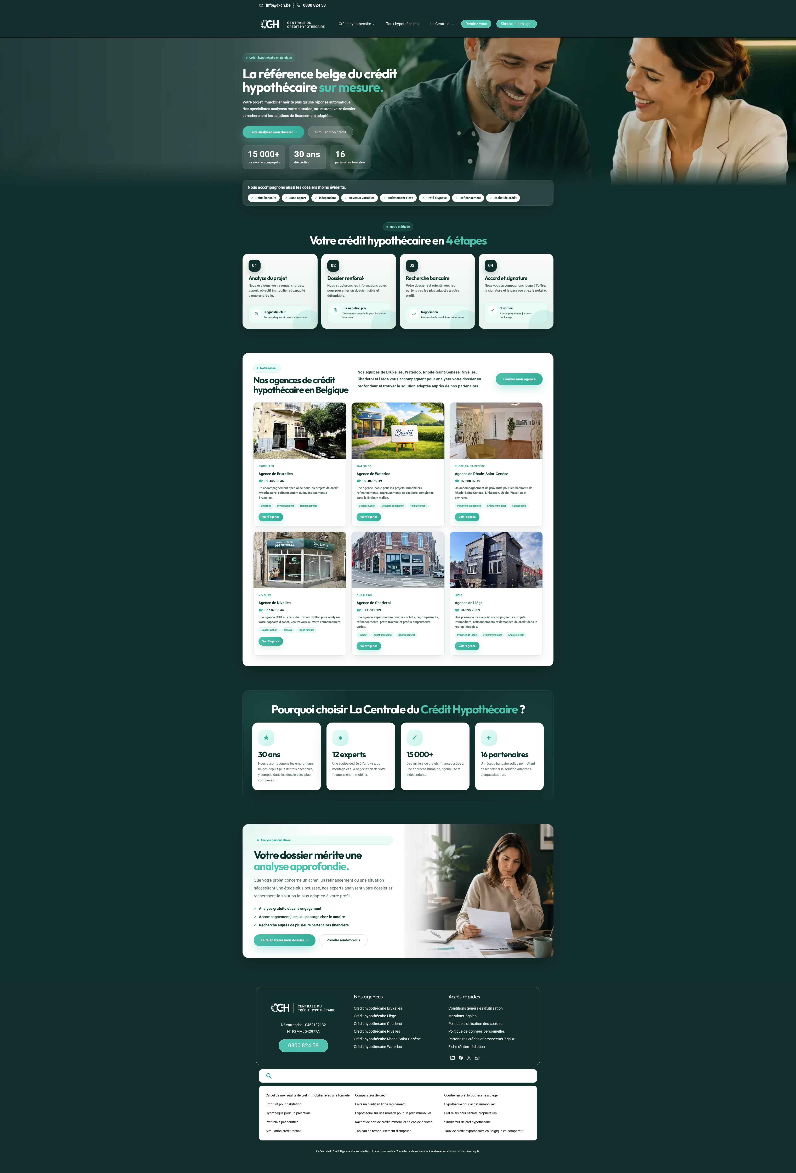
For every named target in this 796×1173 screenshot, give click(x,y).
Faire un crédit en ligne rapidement (380, 1104)
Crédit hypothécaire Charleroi (378, 1023)
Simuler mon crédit (330, 132)
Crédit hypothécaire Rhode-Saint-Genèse (387, 1039)
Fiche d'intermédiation (466, 1046)
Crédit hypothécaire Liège (375, 1016)
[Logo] (293, 24)
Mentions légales (462, 1016)
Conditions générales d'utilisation (475, 1008)
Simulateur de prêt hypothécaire (467, 1122)
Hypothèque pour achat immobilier (469, 1104)
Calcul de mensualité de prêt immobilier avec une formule (307, 1095)
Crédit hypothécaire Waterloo (378, 1046)
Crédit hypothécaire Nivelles (377, 1031)
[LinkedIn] (452, 1058)
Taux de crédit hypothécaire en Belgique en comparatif (484, 1131)
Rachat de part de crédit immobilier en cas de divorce (393, 1122)
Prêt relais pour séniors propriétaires (470, 1113)
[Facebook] (461, 1058)
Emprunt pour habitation (283, 1104)
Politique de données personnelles (476, 1031)
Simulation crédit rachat (283, 1131)
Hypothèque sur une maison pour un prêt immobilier (393, 1113)
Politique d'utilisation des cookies (475, 1023)
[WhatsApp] (477, 1058)
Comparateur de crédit (371, 1095)
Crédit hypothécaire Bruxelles (378, 1008)
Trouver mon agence (519, 379)
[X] (469, 1058)
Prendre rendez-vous (343, 940)
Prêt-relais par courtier (282, 1122)
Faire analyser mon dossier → (273, 132)
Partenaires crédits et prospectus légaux (481, 1039)
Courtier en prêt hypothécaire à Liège (471, 1095)
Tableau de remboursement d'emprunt (383, 1131)
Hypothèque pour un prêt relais (288, 1113)
